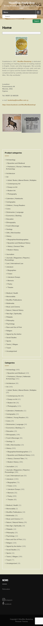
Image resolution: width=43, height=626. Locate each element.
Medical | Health (12, 293)
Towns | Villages (12, 344)
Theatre (10, 287)
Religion (9, 331)
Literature (9, 267)
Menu (5, 12)
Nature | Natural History (14, 310)
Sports (8, 341)
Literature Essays (13, 277)
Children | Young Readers (15, 205)
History (8, 236)
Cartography (10, 202)
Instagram (8, 600)
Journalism (10, 254)
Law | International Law (14, 263)
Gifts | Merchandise (13, 233)
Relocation (6, 589)
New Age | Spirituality (14, 313)
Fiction (9, 274)
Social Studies (11, 337)
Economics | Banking (13, 215)
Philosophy (10, 320)
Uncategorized (11, 351)
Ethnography (11, 222)
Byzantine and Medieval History (18, 243)
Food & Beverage (12, 226)
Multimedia (10, 303)
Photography (12, 194)
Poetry (9, 284)
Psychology (10, 324)
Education (10, 219)
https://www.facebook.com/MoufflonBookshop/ (19, 105)
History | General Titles (15, 246)
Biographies (11, 270)
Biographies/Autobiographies (17, 239)
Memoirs (10, 280)
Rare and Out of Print (14, 327)
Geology (9, 229)
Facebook (7, 604)
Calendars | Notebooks (14, 198)
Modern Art (11, 190)
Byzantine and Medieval (16, 163)
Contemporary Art (13, 184)
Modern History (13, 250)
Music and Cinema (13, 307)
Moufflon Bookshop (24, 61)
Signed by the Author (13, 334)
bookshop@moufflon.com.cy (18, 100)
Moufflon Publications (14, 300)
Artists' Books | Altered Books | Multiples (21, 180)
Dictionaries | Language (15, 212)
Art (7, 177)
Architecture (10, 173)
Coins (8, 209)
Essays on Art (12, 187)
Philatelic (9, 317)
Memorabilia (10, 296)
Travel (8, 348)
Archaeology (10, 160)
